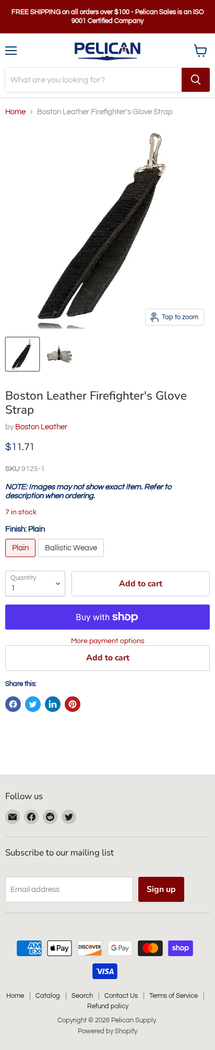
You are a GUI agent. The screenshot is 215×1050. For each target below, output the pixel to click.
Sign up (161, 889)
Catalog (47, 995)
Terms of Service (173, 995)
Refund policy (107, 1006)
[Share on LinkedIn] (53, 704)
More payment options (108, 641)
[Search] (196, 80)
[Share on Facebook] (13, 704)
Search (82, 995)
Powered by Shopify (107, 1031)
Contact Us (121, 995)
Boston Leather (41, 427)
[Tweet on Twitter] (33, 704)
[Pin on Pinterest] (72, 704)
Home (15, 112)
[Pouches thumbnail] (22, 354)
